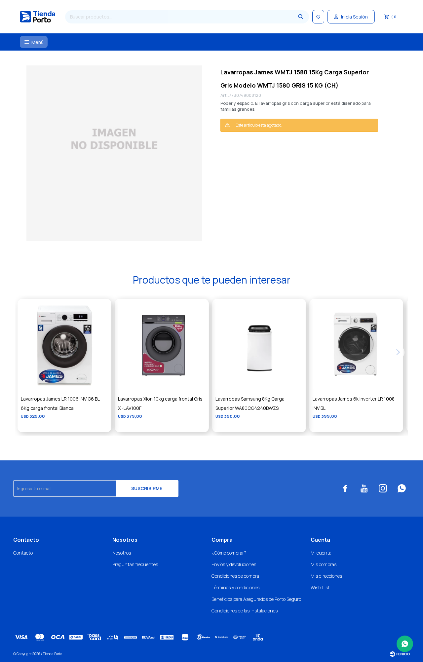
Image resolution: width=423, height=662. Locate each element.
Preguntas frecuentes (135, 564)
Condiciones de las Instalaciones (245, 610)
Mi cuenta (321, 553)
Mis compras (323, 564)
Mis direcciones (326, 576)
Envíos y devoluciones (234, 564)
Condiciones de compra (235, 576)
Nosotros (121, 553)
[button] (300, 16)
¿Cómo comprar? (229, 553)
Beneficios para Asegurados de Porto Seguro (256, 599)
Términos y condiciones (235, 587)
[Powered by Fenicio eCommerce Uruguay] (400, 654)
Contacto (23, 553)
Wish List (320, 587)
